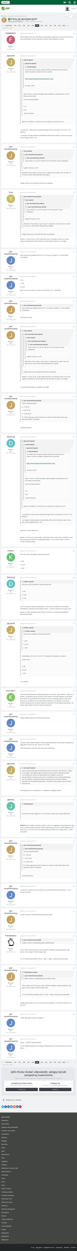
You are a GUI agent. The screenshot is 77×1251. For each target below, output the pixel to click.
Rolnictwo (4, 1206)
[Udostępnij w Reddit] (14, 1106)
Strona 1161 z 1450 (8, 28)
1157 (19, 25)
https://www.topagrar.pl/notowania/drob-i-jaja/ (39, 79)
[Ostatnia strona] (67, 25)
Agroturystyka (5, 1117)
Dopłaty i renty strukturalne (9, 1127)
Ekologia (4, 1141)
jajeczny (10, 799)
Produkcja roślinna (7, 1192)
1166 (59, 25)
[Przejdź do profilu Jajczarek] (11, 62)
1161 (37, 25)
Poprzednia (8, 25)
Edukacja (4, 1137)
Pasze (3, 1178)
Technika (4, 1223)
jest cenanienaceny (10, 147)
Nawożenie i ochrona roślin (9, 1168)
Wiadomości (5, 1236)
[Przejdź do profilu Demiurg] (11, 443)
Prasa (3, 1185)
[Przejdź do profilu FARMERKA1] (11, 40)
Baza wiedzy (5, 1124)
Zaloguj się (55, 1089)
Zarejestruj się (22, 1089)
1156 (15, 25)
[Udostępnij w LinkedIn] (17, 1106)
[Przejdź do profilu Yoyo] (11, 199)
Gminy (3, 1148)
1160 (33, 25)
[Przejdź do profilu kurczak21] (11, 697)
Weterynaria (5, 1233)
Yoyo (11, 192)
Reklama (66, 1247)
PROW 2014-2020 (6, 1202)
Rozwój (3, 1216)
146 (73, 16)
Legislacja (4, 1161)
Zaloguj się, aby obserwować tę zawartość (15, 16)
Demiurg (11, 436)
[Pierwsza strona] (2, 25)
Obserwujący (65, 16)
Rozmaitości (5, 1212)
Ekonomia (4, 1144)
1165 (55, 25)
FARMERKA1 (11, 33)
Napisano (28, 33)
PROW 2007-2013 (6, 1199)
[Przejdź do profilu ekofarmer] (4, 20)
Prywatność (59, 1247)
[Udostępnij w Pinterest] (20, 1106)
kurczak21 (10, 690)
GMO (3, 1151)
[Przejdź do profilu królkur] (11, 557)
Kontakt (73, 1247)
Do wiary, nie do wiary (8, 1131)
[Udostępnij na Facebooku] (5, 1106)
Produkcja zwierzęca (7, 1195)
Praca (3, 1182)
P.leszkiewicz (10, 935)
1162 (41, 25)
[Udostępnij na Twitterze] (2, 1106)
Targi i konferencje (7, 1219)
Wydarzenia (4, 1240)
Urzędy (3, 1229)
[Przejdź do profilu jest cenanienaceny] (11, 155)
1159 (28, 25)
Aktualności (4, 1120)
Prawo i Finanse (6, 1188)
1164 (50, 25)
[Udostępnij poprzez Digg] (8, 1106)
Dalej (63, 25)
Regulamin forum (49, 1247)
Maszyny (4, 1165)
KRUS (3, 1158)
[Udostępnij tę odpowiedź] (73, 33)
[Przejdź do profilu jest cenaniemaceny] (11, 260)
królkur (11, 550)
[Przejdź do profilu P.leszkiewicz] (11, 942)
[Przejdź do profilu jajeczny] (11, 806)
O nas (32, 1247)
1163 (46, 25)
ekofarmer (20, 21)
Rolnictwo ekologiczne (8, 1209)
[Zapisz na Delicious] (11, 1106)
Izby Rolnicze (5, 1154)
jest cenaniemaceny (11, 252)
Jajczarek (11, 55)
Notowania (4, 1175)
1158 (24, 25)
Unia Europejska (6, 1226)
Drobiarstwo (39, 21)
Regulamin (39, 1247)
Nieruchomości (6, 1171)
